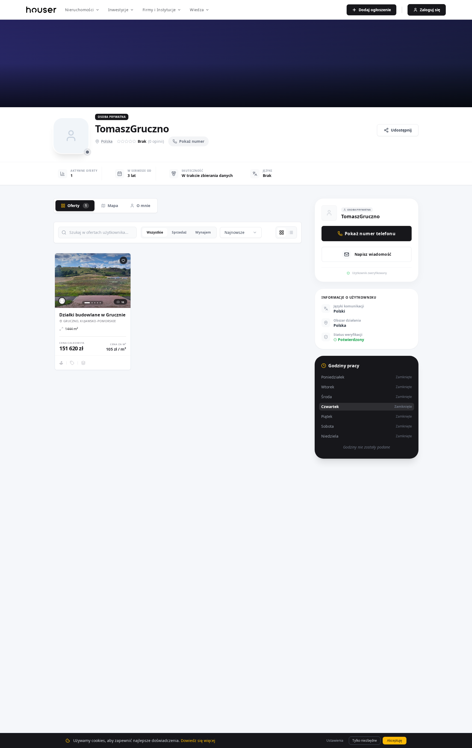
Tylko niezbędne (364, 740)
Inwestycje (118, 9)
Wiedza (197, 9)
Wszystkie (155, 232)
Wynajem (203, 232)
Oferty (77, 205)
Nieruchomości (79, 9)
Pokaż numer (191, 141)
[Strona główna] (41, 10)
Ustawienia (334, 740)
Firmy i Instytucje (159, 9)
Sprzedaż (179, 232)
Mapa (113, 205)
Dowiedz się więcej (198, 740)
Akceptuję (394, 740)
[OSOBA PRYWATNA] (62, 301)
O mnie (143, 205)
